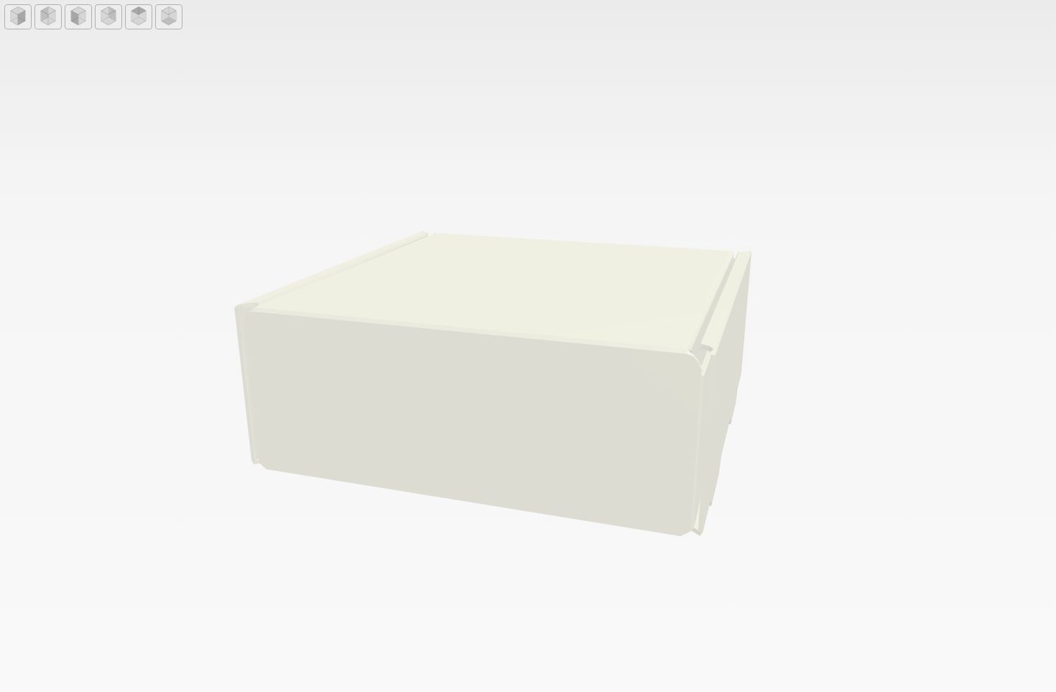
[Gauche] (78, 16)
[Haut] (138, 16)
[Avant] (18, 16)
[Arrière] (48, 16)
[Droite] (108, 16)
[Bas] (168, 16)
